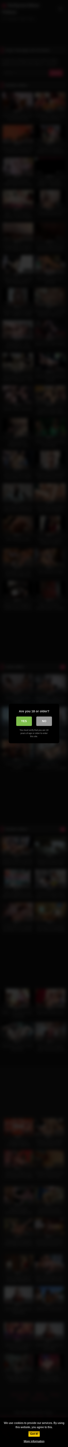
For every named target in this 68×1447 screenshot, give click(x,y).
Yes (24, 721)
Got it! (34, 1433)
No (44, 721)
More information (34, 1441)
